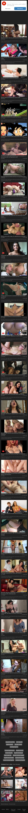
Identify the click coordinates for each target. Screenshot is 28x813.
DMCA (7, 809)
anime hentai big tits (9, 760)
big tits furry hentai (8, 757)
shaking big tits (14, 746)
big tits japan (9, 744)
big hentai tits (7, 755)
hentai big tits (9, 752)
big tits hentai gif (18, 752)
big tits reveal (18, 744)
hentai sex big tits (20, 760)
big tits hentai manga (18, 755)
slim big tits (19, 742)
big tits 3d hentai (20, 757)
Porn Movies (16, 764)
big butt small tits (10, 742)
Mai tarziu (7, 8)
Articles (3, 809)
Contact (19, 809)
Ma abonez (20, 8)
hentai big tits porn (9, 750)
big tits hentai (19, 750)
